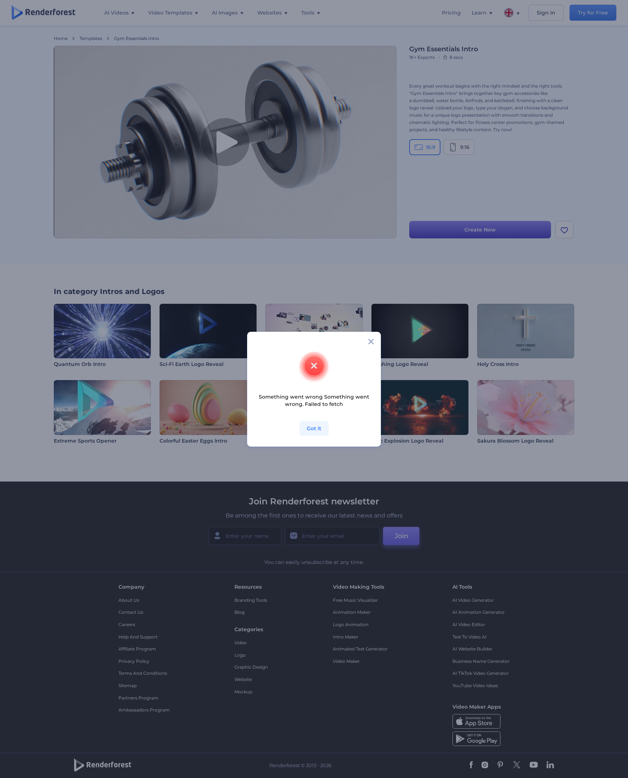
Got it (314, 428)
